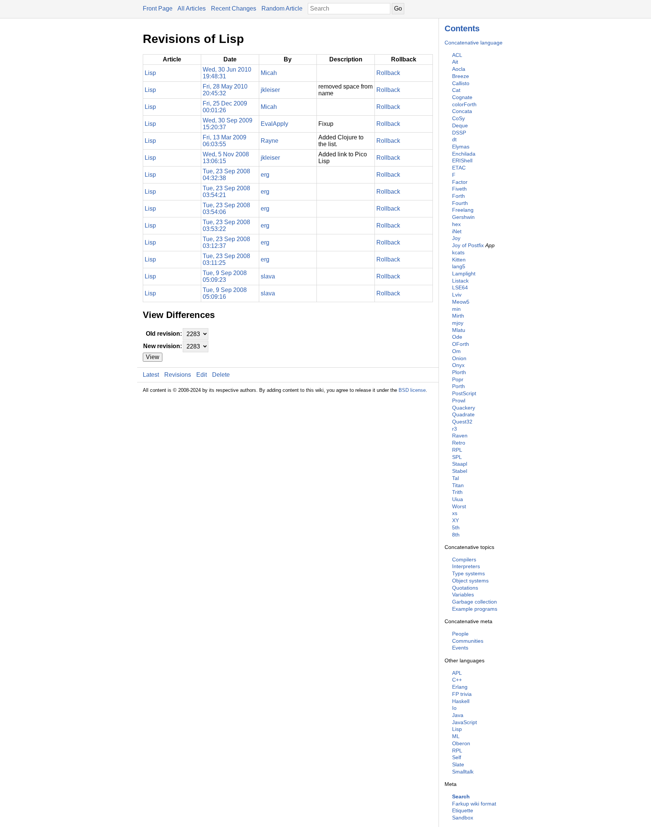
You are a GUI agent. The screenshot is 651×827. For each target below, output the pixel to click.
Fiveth (459, 189)
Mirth (458, 316)
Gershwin (463, 217)
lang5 (458, 266)
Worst (459, 506)
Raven (460, 436)
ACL (457, 55)
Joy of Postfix (468, 245)
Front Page (158, 8)
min (456, 309)
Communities (467, 641)
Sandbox (462, 818)
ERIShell (462, 160)
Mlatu (458, 330)
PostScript (464, 393)
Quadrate (463, 414)
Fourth (460, 203)
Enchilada (463, 154)
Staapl (459, 464)
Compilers (464, 559)
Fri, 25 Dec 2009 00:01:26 (225, 106)
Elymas (460, 147)
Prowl (458, 400)
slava (268, 276)
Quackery (463, 408)
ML (456, 736)
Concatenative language (474, 43)
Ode (457, 337)
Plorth (459, 372)
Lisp (457, 729)
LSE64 (460, 287)
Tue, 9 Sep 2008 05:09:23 (225, 276)
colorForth (464, 104)
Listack (460, 281)
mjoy (457, 323)
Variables (463, 595)
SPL (457, 457)
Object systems (470, 581)
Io (454, 708)
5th (456, 527)
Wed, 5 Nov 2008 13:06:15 (226, 157)
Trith (457, 492)
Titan (458, 485)
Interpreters (466, 566)
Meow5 (460, 302)
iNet (457, 231)
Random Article (282, 8)
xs (454, 513)
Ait (455, 62)
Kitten (459, 260)
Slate (458, 764)
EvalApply (274, 124)
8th (456, 535)
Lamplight (463, 274)
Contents (462, 28)
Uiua (457, 499)
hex (456, 224)
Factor (460, 182)
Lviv (457, 295)
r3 (454, 429)
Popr (457, 379)
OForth (460, 344)
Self (456, 757)
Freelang (463, 210)
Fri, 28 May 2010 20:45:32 (225, 89)
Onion (459, 358)
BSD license (412, 390)
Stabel (459, 471)
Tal (455, 478)
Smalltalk (463, 772)
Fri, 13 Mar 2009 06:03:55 (224, 140)
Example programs (474, 609)
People (460, 634)
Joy (456, 238)
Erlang (460, 687)
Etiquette (462, 810)
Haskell (460, 701)
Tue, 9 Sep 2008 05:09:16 (225, 293)
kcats (458, 252)
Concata (462, 111)
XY (455, 520)
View (152, 357)
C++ (457, 680)
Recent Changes (233, 8)
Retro (458, 443)
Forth (458, 196)
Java (457, 715)
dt (454, 139)
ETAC (459, 168)
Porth (458, 386)
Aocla (458, 69)
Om (456, 351)
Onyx (458, 365)
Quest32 (462, 422)
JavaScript (464, 722)
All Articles (191, 8)
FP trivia (462, 694)
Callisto (460, 83)
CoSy (458, 118)
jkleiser (270, 90)
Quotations (465, 588)
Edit (201, 374)
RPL (457, 450)
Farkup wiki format (474, 804)
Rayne (269, 141)
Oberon (461, 743)
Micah (269, 73)
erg (265, 174)
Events (460, 648)
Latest (151, 374)
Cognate (462, 97)
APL (457, 673)
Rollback (388, 73)
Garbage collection (474, 602)
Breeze (460, 76)
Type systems (468, 573)
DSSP (459, 133)
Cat (456, 90)
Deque (460, 125)
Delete (221, 374)
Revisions (177, 374)
